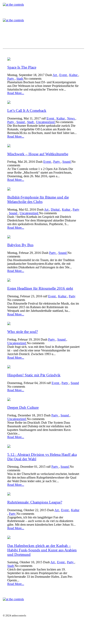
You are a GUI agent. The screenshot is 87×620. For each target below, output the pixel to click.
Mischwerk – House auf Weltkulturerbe (37, 154)
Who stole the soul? (22, 332)
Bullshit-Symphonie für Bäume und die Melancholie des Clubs (38, 199)
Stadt (20, 78)
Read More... (15, 93)
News (71, 118)
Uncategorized (45, 122)
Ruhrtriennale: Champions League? (34, 502)
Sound (20, 122)
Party (11, 78)
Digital (55, 209)
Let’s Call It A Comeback (26, 110)
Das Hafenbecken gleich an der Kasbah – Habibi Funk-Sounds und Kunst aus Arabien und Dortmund (42, 550)
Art (55, 75)
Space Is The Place (21, 67)
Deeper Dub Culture (23, 407)
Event (63, 75)
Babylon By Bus (20, 245)
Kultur (73, 75)
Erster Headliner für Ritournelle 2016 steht (40, 288)
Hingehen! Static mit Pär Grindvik (33, 375)
